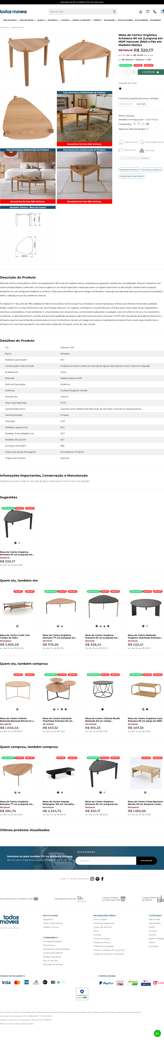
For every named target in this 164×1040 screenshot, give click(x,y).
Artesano (130, 115)
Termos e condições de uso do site (109, 950)
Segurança (48, 919)
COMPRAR (149, 72)
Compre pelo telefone (53, 953)
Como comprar (100, 919)
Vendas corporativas (52, 957)
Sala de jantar (155, 923)
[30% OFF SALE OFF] (18, 705)
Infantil (96, 20)
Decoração (109, 20)
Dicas (96, 931)
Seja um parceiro (50, 960)
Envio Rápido (141, 20)
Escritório (52, 20)
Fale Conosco (49, 945)
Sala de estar (154, 919)
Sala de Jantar (26, 20)
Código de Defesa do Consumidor (109, 954)
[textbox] (79, 11)
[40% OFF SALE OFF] (18, 621)
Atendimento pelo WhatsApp (56, 949)
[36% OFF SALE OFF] (61, 788)
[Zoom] (28, 88)
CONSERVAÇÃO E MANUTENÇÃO (132, 176)
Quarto (40, 20)
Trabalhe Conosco (51, 927)
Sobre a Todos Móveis (53, 923)
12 (128, 55)
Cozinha (65, 20)
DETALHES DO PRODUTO (152, 170)
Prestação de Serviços (53, 964)
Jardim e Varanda (81, 20)
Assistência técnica (102, 942)
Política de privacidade (104, 946)
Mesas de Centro (18, 27)
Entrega (97, 935)
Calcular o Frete (126, 104)
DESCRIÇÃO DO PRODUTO (130, 170)
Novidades (155, 20)
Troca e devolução (102, 938)
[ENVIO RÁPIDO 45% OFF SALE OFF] (103, 705)
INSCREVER (146, 861)
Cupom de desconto (103, 927)
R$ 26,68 (138, 55)
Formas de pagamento (104, 923)
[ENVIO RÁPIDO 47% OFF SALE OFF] (18, 538)
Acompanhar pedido (52, 941)
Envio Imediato (125, 20)
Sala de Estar (9, 20)
